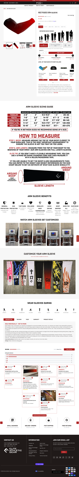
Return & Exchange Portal (33, 448)
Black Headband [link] (52, 73)
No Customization (43, 45)
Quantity (41, 50)
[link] (43, 68)
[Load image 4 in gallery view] (29, 46)
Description (8, 319)
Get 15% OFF (42, 448)
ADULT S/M (51, 26)
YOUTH (45, 26)
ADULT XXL (63, 26)
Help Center (42, 443)
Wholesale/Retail (33, 450)
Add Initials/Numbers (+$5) (55, 45)
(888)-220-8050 (13, 444)
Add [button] (43, 79)
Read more (56, 92)
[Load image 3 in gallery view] (23, 46)
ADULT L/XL (57, 26)
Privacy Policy (32, 455)
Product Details (48, 319)
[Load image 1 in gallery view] (9, 46)
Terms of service (43, 455)
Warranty (42, 453)
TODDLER (41, 26)
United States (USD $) (57, 472)
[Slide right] (34, 45)
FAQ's (27, 319)
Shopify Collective (44, 450)
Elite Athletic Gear (8, 471)
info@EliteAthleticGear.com (13, 443)
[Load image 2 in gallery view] (16, 46)
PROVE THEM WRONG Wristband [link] (63, 74)
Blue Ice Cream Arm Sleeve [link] (42, 74)
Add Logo (67, 45)
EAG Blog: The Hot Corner (33, 453)
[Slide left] (4, 45)
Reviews (19, 319)
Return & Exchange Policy (44, 445)
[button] (70, 3)
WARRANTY (36, 319)
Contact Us (31, 443)
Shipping (31, 445)
